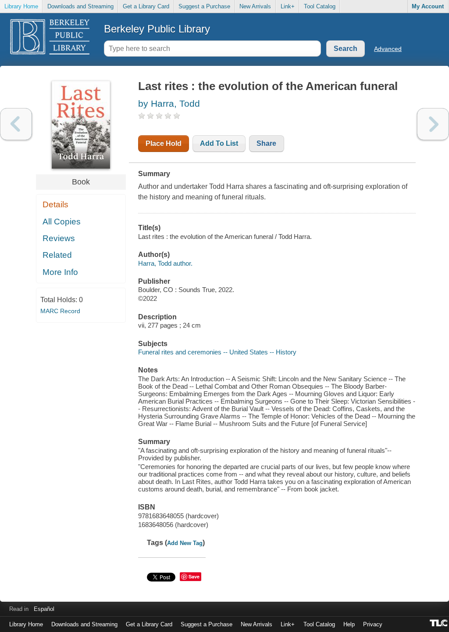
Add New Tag (185, 543)
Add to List (219, 143)
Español (44, 609)
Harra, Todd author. (165, 263)
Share (266, 143)
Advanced (388, 48)
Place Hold (164, 143)
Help (349, 624)
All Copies (62, 221)
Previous (16, 124)
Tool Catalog (319, 6)
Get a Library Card (146, 6)
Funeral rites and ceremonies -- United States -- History (217, 352)
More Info (60, 272)
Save (194, 576)
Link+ (288, 6)
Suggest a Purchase (204, 6)
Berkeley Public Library (157, 29)
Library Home (21, 6)
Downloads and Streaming (80, 6)
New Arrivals (255, 6)
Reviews (59, 238)
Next (433, 124)
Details (55, 204)
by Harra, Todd (169, 103)
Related (57, 255)
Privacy (372, 624)
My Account (428, 6)
